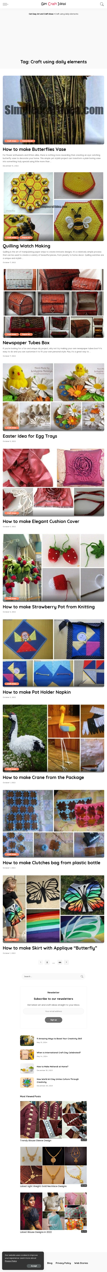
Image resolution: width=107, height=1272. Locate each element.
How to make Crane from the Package (43, 777)
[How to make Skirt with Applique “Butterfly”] (53, 908)
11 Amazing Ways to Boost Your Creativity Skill (59, 1038)
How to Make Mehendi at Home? (52, 1066)
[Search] (101, 4)
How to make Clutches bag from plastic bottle (51, 862)
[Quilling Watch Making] (53, 206)
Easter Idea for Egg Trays (30, 436)
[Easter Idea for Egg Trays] (53, 396)
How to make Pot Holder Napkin (37, 692)
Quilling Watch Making (26, 246)
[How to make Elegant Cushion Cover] (53, 482)
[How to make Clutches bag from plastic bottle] (53, 823)
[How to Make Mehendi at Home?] (27, 1068)
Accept (34, 1266)
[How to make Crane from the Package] (53, 738)
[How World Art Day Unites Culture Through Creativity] (27, 1082)
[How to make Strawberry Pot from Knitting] (53, 567)
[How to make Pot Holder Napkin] (53, 652)
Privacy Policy (11, 1261)
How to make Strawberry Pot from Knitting (49, 607)
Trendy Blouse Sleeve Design (35, 1140)
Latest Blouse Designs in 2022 (36, 1232)
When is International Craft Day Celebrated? (59, 1052)
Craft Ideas (11, 141)
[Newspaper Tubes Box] (53, 303)
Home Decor (27, 141)
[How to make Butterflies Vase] (53, 110)
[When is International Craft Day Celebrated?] (27, 1054)
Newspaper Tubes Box (26, 342)
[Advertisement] (53, 36)
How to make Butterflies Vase (34, 149)
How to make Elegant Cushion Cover (41, 521)
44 (60, 962)
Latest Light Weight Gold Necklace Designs (43, 1186)
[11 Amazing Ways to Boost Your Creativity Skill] (27, 1040)
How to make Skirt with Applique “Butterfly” (50, 948)
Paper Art (26, 238)
